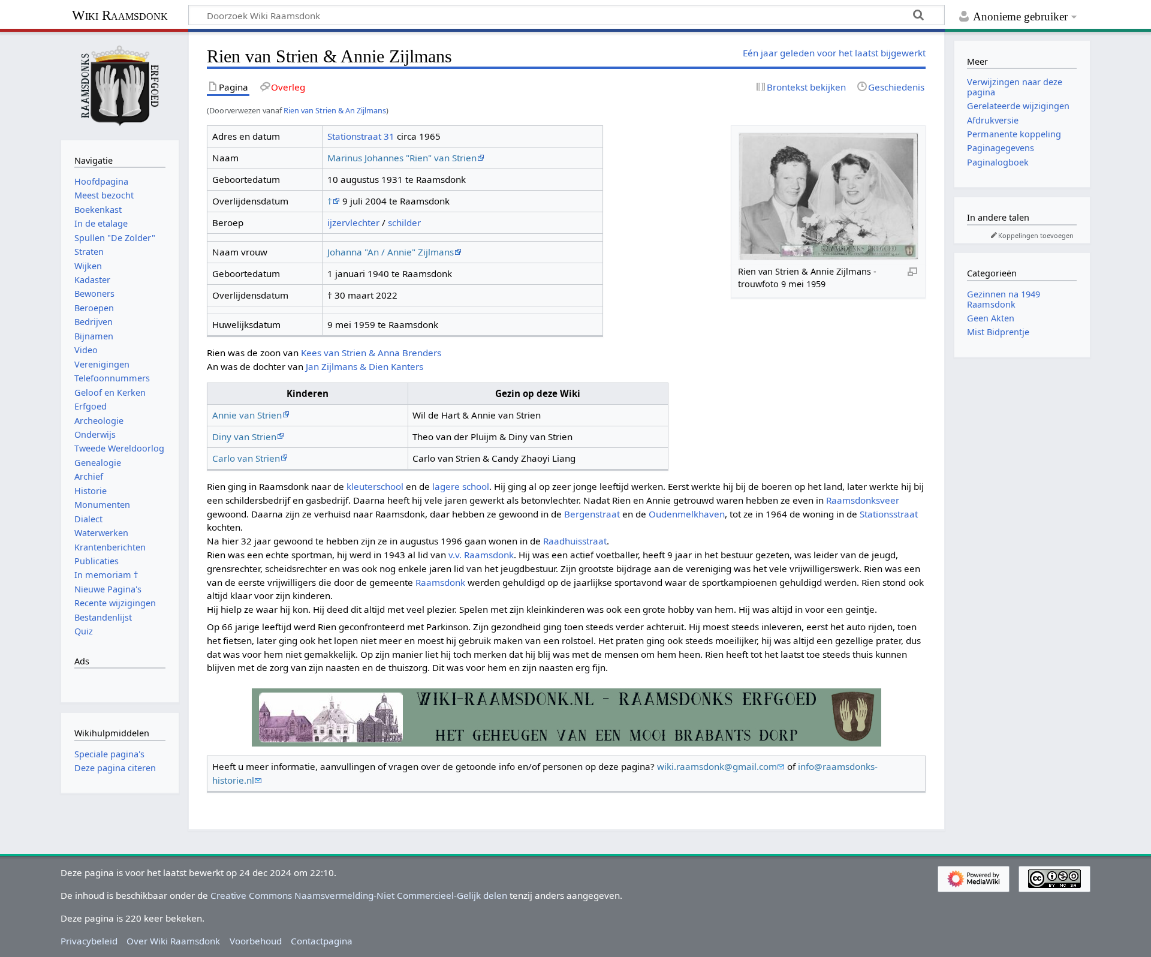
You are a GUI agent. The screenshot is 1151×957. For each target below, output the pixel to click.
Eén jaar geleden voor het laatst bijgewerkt (834, 53)
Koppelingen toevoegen (1036, 235)
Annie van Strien (247, 415)
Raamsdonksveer (862, 500)
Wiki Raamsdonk (120, 15)
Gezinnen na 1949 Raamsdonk (1003, 298)
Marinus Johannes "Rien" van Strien (402, 158)
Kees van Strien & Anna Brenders (371, 353)
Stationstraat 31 (360, 136)
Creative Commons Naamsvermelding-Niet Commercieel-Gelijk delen (358, 895)
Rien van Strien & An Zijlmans (335, 110)
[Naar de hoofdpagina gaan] (120, 84)
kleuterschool (374, 486)
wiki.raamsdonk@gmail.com (717, 766)
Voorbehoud (256, 941)
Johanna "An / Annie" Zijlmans (390, 252)
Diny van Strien (244, 437)
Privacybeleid (89, 941)
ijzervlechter (353, 222)
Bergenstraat (592, 514)
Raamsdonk (440, 582)
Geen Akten (990, 318)
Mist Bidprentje (998, 332)
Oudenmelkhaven (687, 514)
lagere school (460, 486)
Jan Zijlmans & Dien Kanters (364, 366)
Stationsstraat (889, 514)
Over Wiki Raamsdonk (173, 941)
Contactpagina (321, 941)
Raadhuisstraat (575, 541)
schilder (404, 222)
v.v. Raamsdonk (481, 555)
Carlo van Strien (246, 458)
